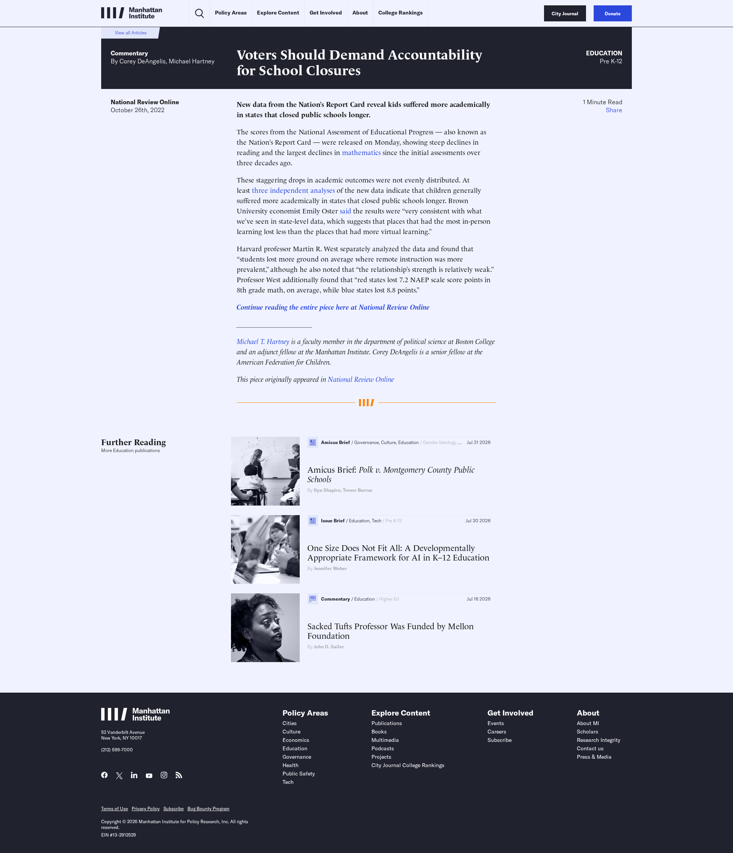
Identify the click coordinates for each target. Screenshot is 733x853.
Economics (296, 740)
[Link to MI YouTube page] (149, 776)
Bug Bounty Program (208, 808)
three (260, 189)
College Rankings (400, 12)
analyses (322, 189)
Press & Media (594, 756)
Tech (288, 782)
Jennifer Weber (330, 568)
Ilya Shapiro (327, 490)
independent (289, 189)
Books (379, 731)
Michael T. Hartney (263, 341)
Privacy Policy (146, 808)
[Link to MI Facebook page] (104, 777)
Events (496, 723)
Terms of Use (114, 808)
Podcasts (382, 748)
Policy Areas (231, 12)
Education (604, 53)
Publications (386, 723)
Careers (497, 731)
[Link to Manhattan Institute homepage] (135, 718)
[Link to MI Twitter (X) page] (119, 776)
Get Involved (326, 12)
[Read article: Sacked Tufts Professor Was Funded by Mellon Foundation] (265, 627)
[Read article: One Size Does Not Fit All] (265, 549)
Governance (297, 756)
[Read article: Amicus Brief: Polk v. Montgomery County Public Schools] (265, 471)
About (360, 12)
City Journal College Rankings (407, 765)
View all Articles (131, 33)
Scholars (587, 731)
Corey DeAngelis (142, 61)
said (345, 210)
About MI (588, 723)
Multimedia (385, 740)
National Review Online (145, 102)
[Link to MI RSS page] (179, 777)
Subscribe (500, 740)
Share (614, 110)
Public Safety (299, 773)
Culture (291, 731)
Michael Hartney (192, 61)
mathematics (361, 152)
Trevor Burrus (357, 490)
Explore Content (278, 12)
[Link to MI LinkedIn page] (134, 777)
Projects (381, 756)
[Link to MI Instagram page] (164, 777)
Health (291, 765)
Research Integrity (598, 740)
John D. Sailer (329, 646)
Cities (290, 723)
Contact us (590, 748)
